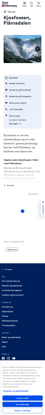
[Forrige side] (7, 49)
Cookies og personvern (13, 294)
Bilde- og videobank (11, 337)
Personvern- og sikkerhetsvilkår (16, 391)
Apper (5, 341)
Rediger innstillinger (22, 410)
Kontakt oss (7, 306)
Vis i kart (13, 123)
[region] (22, 387)
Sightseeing (12, 249)
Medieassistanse (10, 320)
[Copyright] (38, 60)
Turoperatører (8, 325)
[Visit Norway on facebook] (3, 358)
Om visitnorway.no (11, 280)
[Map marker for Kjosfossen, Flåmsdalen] (22, 211)
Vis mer (10, 185)
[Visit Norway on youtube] (13, 358)
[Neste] (37, 49)
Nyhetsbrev (7, 311)
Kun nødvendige (22, 404)
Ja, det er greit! (23, 398)
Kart (4, 346)
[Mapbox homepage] (33, 194)
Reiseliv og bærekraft (12, 285)
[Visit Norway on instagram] (8, 358)
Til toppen (8, 269)
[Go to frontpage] (9, 4)
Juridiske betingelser (12, 290)
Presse (5, 316)
